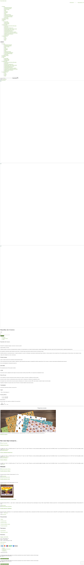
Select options (4, 505)
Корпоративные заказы (4, 532)
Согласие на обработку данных (5, 524)
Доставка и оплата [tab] (5, 338)
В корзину (2, 335)
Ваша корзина (81, 2)
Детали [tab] (3, 339)
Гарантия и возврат (4, 522)
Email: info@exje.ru (3, 542)
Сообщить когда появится (4, 558)
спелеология (4, 79)
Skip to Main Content (3, 0)
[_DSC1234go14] (3, 80)
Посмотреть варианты (3, 434)
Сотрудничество (3, 530)
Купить (4, 464)
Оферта (2, 519)
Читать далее (6, 512)
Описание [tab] (3, 337)
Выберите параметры (6, 449)
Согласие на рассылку (4, 525)
